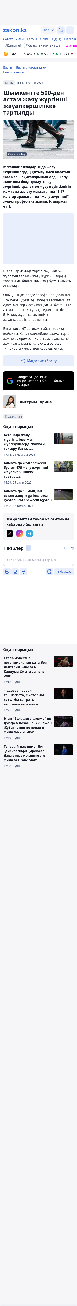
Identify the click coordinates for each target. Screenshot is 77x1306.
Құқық (56, 39)
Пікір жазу (64, 571)
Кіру (71, 548)
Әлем (20, 39)
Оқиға (44, 39)
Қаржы (32, 39)
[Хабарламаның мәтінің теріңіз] (38, 560)
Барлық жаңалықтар (31, 67)
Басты (7, 67)
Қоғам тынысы (13, 72)
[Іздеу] (61, 30)
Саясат (8, 39)
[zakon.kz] (15, 30)
